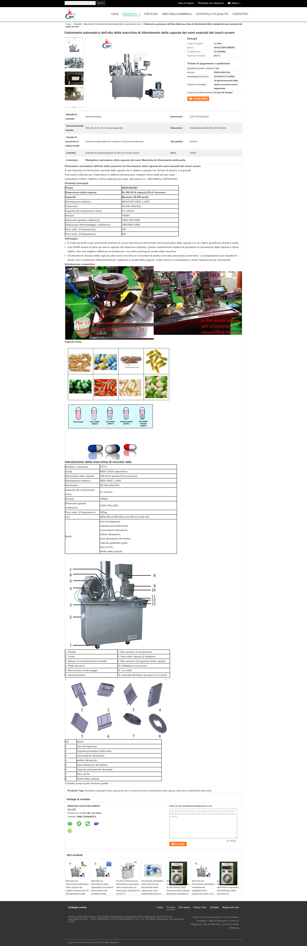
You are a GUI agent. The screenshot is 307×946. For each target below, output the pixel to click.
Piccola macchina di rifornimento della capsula (152, 791)
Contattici (240, 14)
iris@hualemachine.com (225, 931)
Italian (235, 3)
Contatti (214, 907)
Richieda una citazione (211, 3)
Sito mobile (73, 934)
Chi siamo (184, 907)
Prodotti (130, 14)
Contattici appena (109, 942)
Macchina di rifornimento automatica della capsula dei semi (112, 24)
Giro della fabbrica (177, 14)
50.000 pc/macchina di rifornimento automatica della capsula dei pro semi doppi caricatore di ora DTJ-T (127, 887)
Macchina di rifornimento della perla (194, 791)
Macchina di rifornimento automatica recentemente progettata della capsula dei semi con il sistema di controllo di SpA (203, 890)
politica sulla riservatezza (82, 916)
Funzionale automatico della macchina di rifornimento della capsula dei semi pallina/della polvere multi (152, 889)
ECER (71, 921)
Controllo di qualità (212, 14)
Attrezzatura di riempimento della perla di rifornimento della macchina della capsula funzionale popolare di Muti (178, 889)
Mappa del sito (230, 907)
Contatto (191, 98)
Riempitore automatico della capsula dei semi (107, 791)
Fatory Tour (199, 907)
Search (100, 3)
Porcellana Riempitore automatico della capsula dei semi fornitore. (135, 916)
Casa (115, 14)
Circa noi (151, 14)
